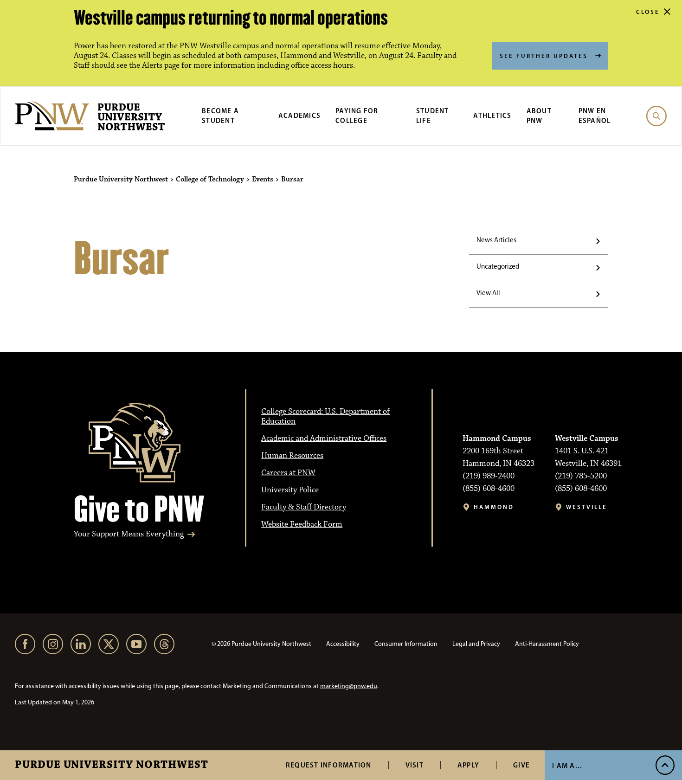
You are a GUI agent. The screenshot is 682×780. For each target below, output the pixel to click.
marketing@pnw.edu (348, 686)
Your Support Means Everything (129, 534)
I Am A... (567, 765)
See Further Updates (544, 55)
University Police (290, 490)
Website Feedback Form (301, 524)
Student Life (432, 115)
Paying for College (357, 115)
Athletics (492, 115)
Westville (586, 506)
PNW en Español (595, 115)
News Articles (496, 240)
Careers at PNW (288, 473)
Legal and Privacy (476, 644)
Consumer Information (406, 644)
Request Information (329, 765)
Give (521, 765)
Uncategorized (497, 266)
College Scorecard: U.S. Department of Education (325, 416)
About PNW (539, 115)
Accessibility (343, 644)
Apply (468, 765)
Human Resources (292, 456)
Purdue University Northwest (111, 765)
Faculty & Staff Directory (303, 507)
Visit (414, 765)
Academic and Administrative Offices (323, 438)
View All (488, 293)
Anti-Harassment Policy (547, 644)
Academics (299, 115)
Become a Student (220, 115)
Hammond (494, 506)
